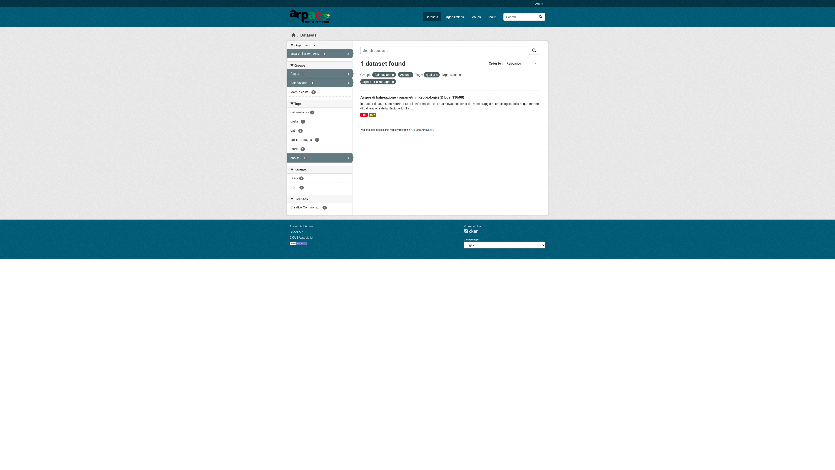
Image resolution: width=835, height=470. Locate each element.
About (492, 17)
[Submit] (540, 17)
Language (471, 239)
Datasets (432, 17)
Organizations (454, 17)
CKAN (471, 231)
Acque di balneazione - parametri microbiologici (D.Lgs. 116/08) (412, 97)
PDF (364, 114)
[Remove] (393, 75)
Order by (495, 63)
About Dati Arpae (301, 226)
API (413, 129)
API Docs (426, 129)
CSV (372, 114)
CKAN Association (302, 237)
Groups (476, 17)
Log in (538, 3)
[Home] (293, 35)
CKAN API (297, 232)
